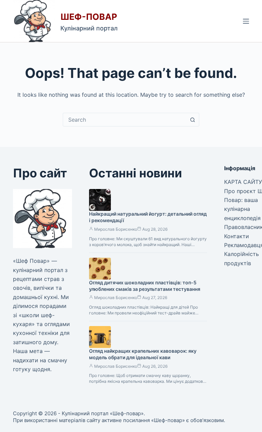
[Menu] (246, 21)
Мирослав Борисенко (115, 229)
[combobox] (124, 119)
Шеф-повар (88, 17)
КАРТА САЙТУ (243, 181)
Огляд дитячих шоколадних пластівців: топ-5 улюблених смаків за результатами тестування (144, 286)
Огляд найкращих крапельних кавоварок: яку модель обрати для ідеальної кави (142, 354)
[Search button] (192, 119)
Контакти (236, 236)
